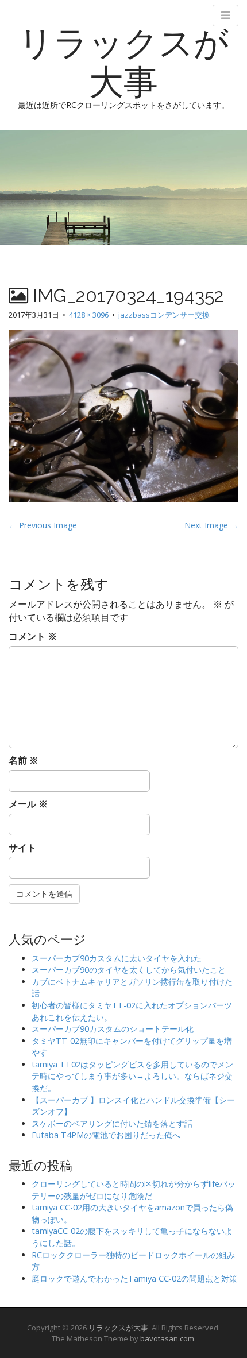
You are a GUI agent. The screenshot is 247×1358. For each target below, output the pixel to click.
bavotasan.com (167, 1338)
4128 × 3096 (89, 314)
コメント (33, 636)
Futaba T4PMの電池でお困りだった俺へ (106, 1134)
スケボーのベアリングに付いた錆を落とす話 (112, 1123)
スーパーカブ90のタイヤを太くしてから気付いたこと (129, 969)
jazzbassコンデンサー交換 (164, 314)
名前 (23, 760)
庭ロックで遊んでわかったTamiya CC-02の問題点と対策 (134, 1278)
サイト (22, 847)
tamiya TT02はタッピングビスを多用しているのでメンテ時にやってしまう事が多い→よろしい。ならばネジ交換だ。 (132, 1076)
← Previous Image (43, 525)
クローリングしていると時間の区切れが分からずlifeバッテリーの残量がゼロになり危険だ (134, 1189)
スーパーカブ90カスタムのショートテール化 (113, 1028)
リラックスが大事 (123, 62)
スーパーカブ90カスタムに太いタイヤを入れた (117, 958)
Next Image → (211, 525)
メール (28, 804)
